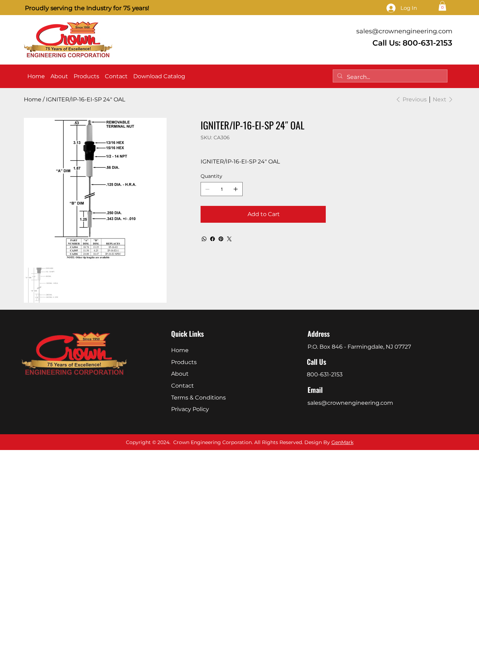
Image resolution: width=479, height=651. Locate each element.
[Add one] (236, 189)
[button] (442, 6)
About (180, 373)
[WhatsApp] (204, 238)
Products (184, 362)
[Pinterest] (220, 238)
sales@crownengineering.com (404, 31)
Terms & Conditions (198, 397)
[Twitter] (229, 238)
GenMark (342, 442)
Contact (182, 385)
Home (180, 350)
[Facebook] (212, 238)
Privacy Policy (190, 409)
